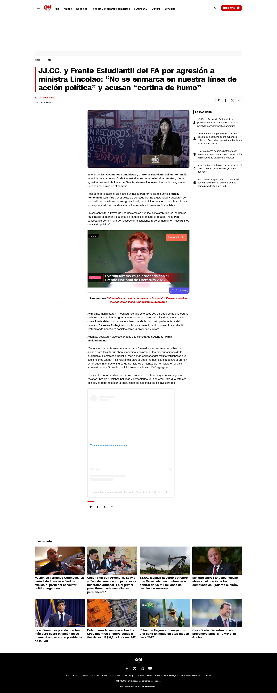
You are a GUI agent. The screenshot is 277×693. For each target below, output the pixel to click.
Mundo (68, 8)
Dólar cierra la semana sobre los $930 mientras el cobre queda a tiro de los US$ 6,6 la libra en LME (111, 634)
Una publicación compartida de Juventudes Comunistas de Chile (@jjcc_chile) (131, 492)
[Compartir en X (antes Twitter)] (232, 100)
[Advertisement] (59, 294)
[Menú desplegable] (38, 8)
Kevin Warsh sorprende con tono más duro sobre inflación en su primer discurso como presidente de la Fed (220, 183)
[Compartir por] (239, 100)
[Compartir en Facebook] (225, 100)
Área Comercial (73, 675)
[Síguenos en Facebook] (127, 668)
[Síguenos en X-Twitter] (134, 668)
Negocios (81, 8)
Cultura (156, 8)
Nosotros (95, 675)
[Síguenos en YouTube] (150, 668)
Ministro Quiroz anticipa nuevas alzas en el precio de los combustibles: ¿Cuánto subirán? (220, 168)
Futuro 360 (140, 8)
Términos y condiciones (134, 675)
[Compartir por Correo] (218, 100)
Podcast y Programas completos (111, 8)
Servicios (170, 8)
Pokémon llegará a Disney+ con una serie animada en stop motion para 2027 (164, 634)
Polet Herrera (47, 102)
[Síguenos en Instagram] (142, 668)
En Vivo (86, 675)
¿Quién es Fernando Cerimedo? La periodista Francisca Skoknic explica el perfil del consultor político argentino (217, 123)
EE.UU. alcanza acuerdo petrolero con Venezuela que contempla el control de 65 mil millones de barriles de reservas (220, 154)
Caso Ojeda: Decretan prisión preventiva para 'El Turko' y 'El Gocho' (214, 634)
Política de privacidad (111, 675)
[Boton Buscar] (215, 8)
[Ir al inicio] (47, 8)
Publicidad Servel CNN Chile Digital (162, 675)
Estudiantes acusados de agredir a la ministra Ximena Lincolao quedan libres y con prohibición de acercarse (147, 300)
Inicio (37, 59)
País (57, 8)
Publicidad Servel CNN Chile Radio (195, 675)
